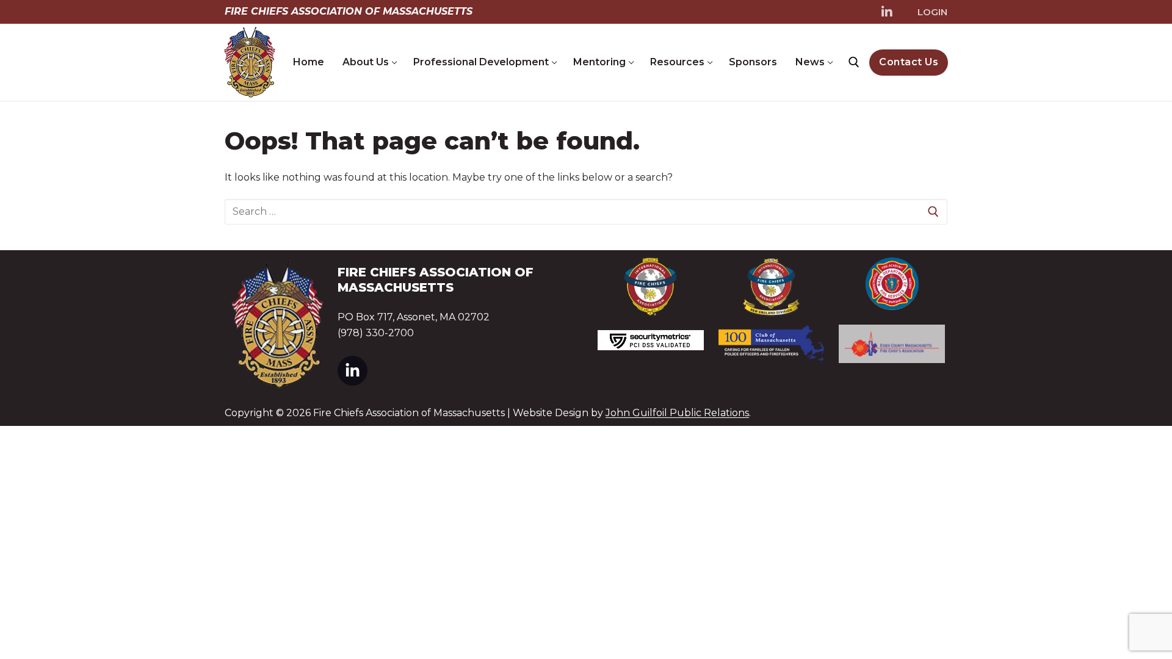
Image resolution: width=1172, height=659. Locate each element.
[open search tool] (853, 62)
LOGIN (932, 12)
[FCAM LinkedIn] (352, 371)
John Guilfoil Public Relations (677, 413)
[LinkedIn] (887, 12)
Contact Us (908, 62)
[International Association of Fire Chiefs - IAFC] (651, 286)
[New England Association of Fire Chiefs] (771, 287)
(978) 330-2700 (376, 333)
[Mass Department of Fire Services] (892, 284)
